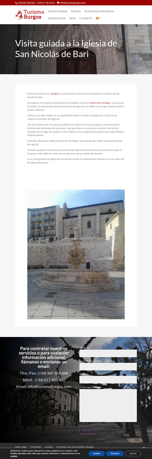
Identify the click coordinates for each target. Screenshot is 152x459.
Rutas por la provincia (99, 11)
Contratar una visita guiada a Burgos (75, 446)
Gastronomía (57, 18)
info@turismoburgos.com (49, 386)
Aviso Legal (20, 446)
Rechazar (114, 453)
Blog (72, 18)
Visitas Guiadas (57, 11)
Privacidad (35, 446)
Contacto (85, 18)
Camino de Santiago (100, 102)
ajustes (13, 456)
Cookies (49, 446)
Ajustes (133, 453)
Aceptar (96, 453)
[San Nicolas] (76, 318)
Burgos (76, 11)
